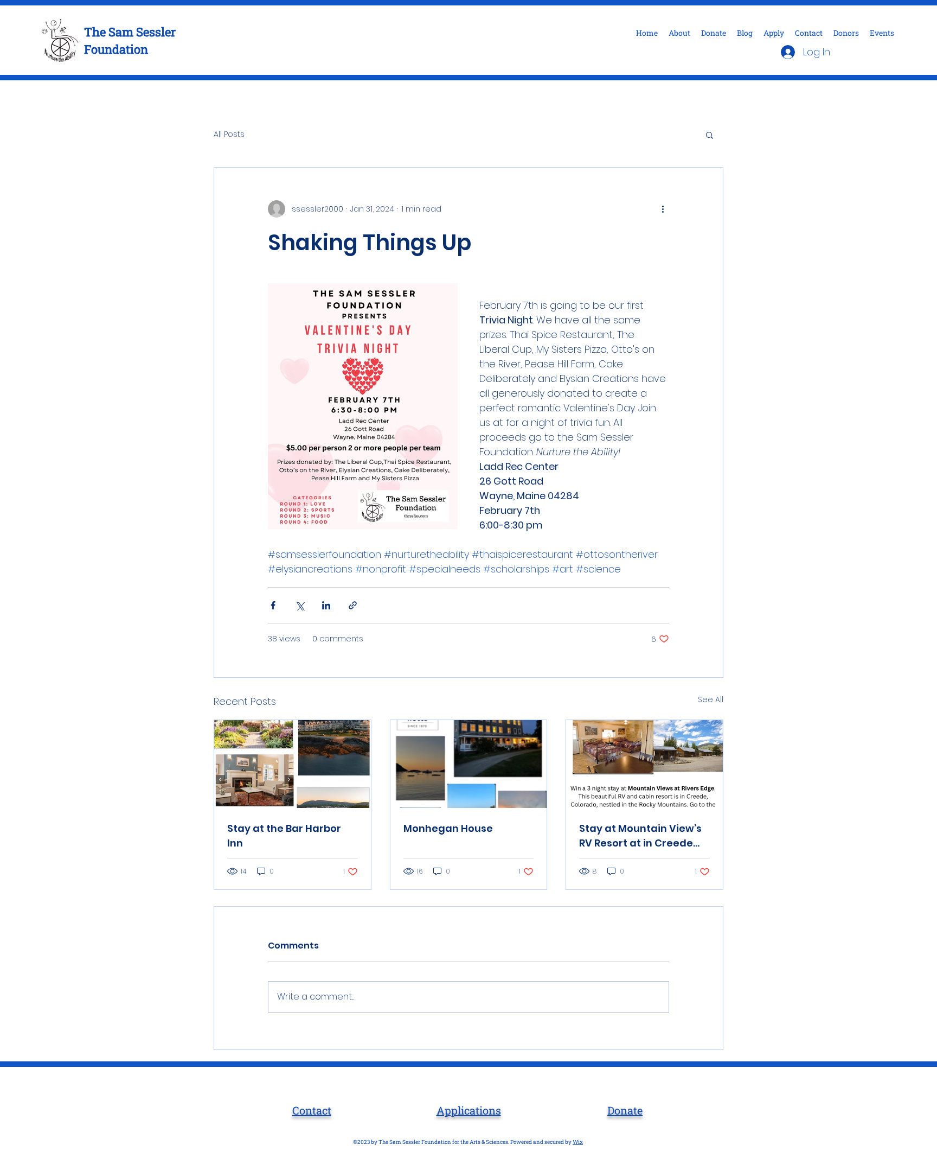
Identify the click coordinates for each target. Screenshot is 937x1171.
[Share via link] (353, 605)
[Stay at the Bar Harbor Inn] (292, 764)
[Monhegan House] (468, 764)
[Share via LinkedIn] (326, 605)
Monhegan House (448, 828)
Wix (578, 1141)
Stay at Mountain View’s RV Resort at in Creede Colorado (640, 836)
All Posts (229, 134)
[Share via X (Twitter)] (299, 605)
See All (710, 699)
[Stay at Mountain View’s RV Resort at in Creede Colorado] (644, 764)
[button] (709, 134)
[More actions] (662, 208)
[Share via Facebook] (273, 605)
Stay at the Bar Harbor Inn (284, 836)
